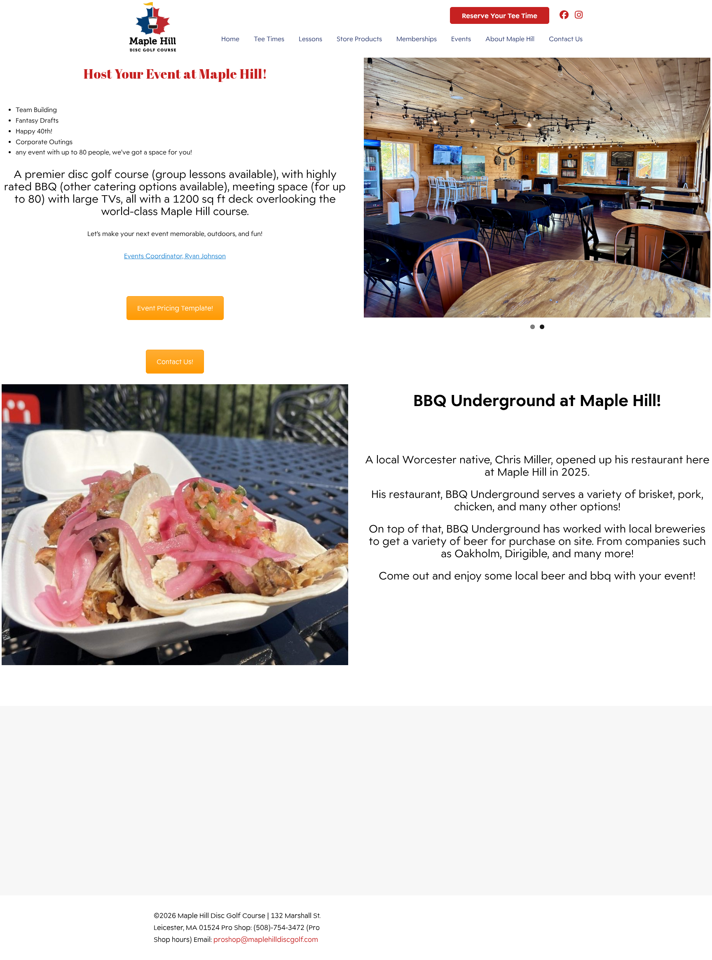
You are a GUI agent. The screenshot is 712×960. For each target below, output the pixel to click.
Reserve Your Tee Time (499, 15)
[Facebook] (561, 15)
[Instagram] (576, 15)
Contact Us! (175, 361)
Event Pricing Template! (175, 308)
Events (461, 39)
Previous (351, 187)
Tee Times (269, 39)
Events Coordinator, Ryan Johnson (175, 256)
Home (230, 39)
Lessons (310, 39)
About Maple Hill (509, 39)
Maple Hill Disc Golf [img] (152, 26)
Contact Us (566, 39)
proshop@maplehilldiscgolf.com (265, 939)
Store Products (359, 39)
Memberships (416, 39)
